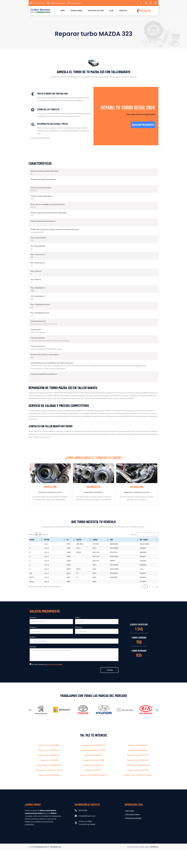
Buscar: (134, 534)
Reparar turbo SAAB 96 (49, 760)
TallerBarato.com (55, 847)
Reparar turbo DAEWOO (138, 750)
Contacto (123, 10)
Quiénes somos (76, 10)
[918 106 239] (138, 10)
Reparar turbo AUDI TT (93, 770)
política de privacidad (54, 664)
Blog (112, 10)
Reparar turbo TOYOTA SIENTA (93, 745)
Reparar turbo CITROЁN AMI (137, 760)
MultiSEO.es (154, 847)
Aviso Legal (129, 811)
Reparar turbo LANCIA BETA (138, 770)
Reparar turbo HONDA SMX (49, 745)
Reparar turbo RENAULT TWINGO (93, 750)
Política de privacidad (133, 818)
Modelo (32, 637)
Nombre (33, 617)
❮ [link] (142, 586)
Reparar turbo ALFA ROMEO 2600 (49, 765)
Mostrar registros (38, 534)
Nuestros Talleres (96, 10)
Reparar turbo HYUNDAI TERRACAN (93, 775)
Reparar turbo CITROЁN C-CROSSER (138, 775)
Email (77, 617)
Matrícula (78, 627)
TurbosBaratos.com (40, 847)
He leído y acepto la (46, 664)
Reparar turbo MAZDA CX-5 (93, 765)
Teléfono (33, 627)
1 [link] (145, 586)
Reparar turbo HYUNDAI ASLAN (138, 765)
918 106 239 (145, 10)
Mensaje (33, 647)
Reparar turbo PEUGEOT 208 (93, 760)
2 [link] (149, 586)
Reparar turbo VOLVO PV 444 (49, 750)
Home (62, 10)
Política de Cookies (132, 814)
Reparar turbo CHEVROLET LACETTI (49, 770)
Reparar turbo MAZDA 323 (138, 745)
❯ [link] (156, 586)
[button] (141, 3)
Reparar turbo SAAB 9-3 (93, 755)
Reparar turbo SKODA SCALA (49, 755)
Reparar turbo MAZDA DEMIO (49, 775)
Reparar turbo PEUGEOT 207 (138, 755)
